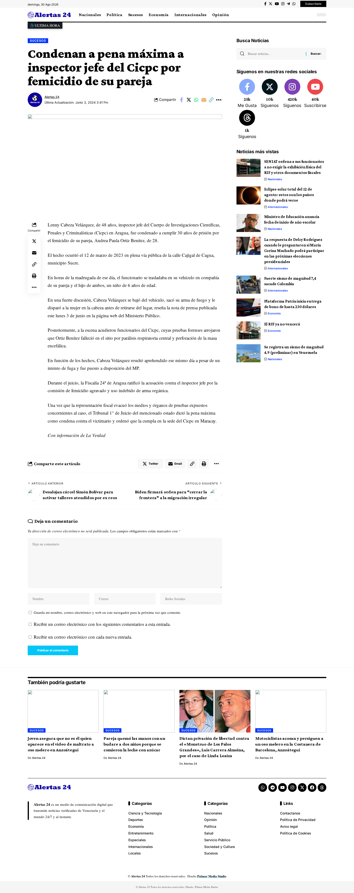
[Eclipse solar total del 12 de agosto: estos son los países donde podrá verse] (248, 195)
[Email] (203, 100)
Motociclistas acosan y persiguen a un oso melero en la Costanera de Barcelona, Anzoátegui (289, 744)
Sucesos (38, 40)
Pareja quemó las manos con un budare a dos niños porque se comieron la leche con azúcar (134, 744)
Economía (274, 313)
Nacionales (275, 179)
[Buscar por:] (275, 54)
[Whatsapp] (262, 787)
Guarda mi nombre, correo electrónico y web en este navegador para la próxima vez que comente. (107, 612)
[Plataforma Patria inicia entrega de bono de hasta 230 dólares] (248, 307)
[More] (218, 100)
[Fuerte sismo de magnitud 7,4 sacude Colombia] (248, 285)
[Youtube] (315, 94)
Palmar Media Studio (211, 876)
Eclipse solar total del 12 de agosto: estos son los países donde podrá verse (289, 195)
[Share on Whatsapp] (196, 100)
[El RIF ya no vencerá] (248, 330)
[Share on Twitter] (188, 100)
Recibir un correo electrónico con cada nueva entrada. (83, 637)
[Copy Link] (211, 100)
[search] (310, 15)
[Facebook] (265, 4)
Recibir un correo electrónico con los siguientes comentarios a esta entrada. (102, 624)
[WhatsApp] (294, 4)
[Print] (34, 276)
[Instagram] (283, 4)
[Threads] (247, 125)
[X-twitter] (302, 787)
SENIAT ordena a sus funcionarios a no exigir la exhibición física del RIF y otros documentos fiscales (294, 167)
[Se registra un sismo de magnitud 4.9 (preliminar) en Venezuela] (248, 353)
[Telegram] (288, 4)
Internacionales (278, 207)
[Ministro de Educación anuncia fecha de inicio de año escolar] (248, 223)
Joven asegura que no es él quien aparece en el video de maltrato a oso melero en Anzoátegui (61, 744)
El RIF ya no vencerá (282, 324)
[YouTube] (277, 4)
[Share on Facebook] (181, 100)
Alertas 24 (52, 97)
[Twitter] (271, 4)
